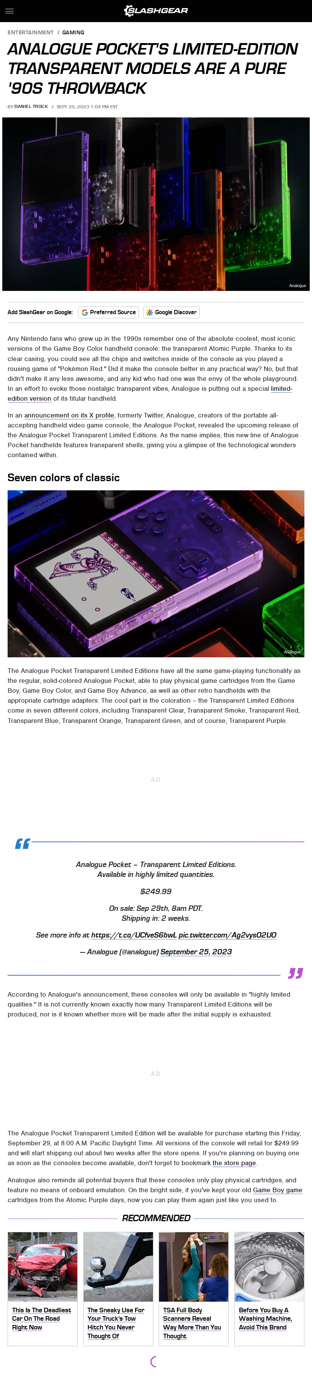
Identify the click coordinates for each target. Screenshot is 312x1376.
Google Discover (176, 312)
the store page (234, 1163)
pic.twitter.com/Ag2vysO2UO (227, 935)
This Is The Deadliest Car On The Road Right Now (41, 1318)
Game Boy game (277, 1190)
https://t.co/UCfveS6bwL (134, 935)
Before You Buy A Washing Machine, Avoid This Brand (265, 1318)
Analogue (297, 286)
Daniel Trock (31, 106)
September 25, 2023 (196, 952)
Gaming (73, 33)
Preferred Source (113, 312)
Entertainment (31, 33)
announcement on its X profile (69, 415)
